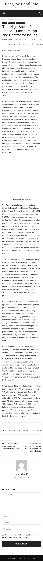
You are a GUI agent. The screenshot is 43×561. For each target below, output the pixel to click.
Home (4, 19)
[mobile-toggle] (4, 13)
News (10, 19)
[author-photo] (21, 471)
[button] (40, 13)
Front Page (11, 22)
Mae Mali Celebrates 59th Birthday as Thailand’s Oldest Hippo (11, 446)
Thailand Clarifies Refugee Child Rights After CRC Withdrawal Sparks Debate (32, 447)
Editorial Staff (8, 39)
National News (18, 19)
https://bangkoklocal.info (21, 477)
